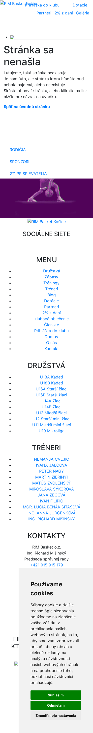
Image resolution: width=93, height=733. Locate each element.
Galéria (82, 12)
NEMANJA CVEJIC (51, 459)
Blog (51, 294)
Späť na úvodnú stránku (27, 106)
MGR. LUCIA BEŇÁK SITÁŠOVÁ (51, 506)
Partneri (43, 12)
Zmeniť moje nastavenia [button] (55, 715)
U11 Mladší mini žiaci (51, 424)
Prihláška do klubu (51, 330)
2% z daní (51, 312)
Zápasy (51, 276)
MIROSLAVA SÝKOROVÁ (51, 489)
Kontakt (51, 348)
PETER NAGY (51, 471)
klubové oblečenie (51, 318)
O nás (51, 342)
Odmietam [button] (56, 705)
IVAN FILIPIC (51, 500)
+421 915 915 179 (46, 564)
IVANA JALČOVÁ (51, 465)
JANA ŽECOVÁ (51, 494)
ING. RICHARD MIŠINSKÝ (51, 518)
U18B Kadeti (51, 382)
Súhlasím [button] (56, 695)
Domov (51, 336)
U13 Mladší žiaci (51, 412)
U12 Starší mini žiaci (51, 418)
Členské (51, 324)
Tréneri (51, 288)
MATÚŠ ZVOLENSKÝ (51, 483)
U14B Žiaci (52, 406)
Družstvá (51, 270)
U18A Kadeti (51, 376)
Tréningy (51, 282)
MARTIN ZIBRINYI (51, 477)
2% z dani (64, 12)
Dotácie (80, 4)
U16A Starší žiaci (51, 388)
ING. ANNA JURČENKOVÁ (52, 512)
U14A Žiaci (51, 400)
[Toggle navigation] (78, 27)
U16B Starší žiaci (51, 394)
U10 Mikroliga (51, 430)
